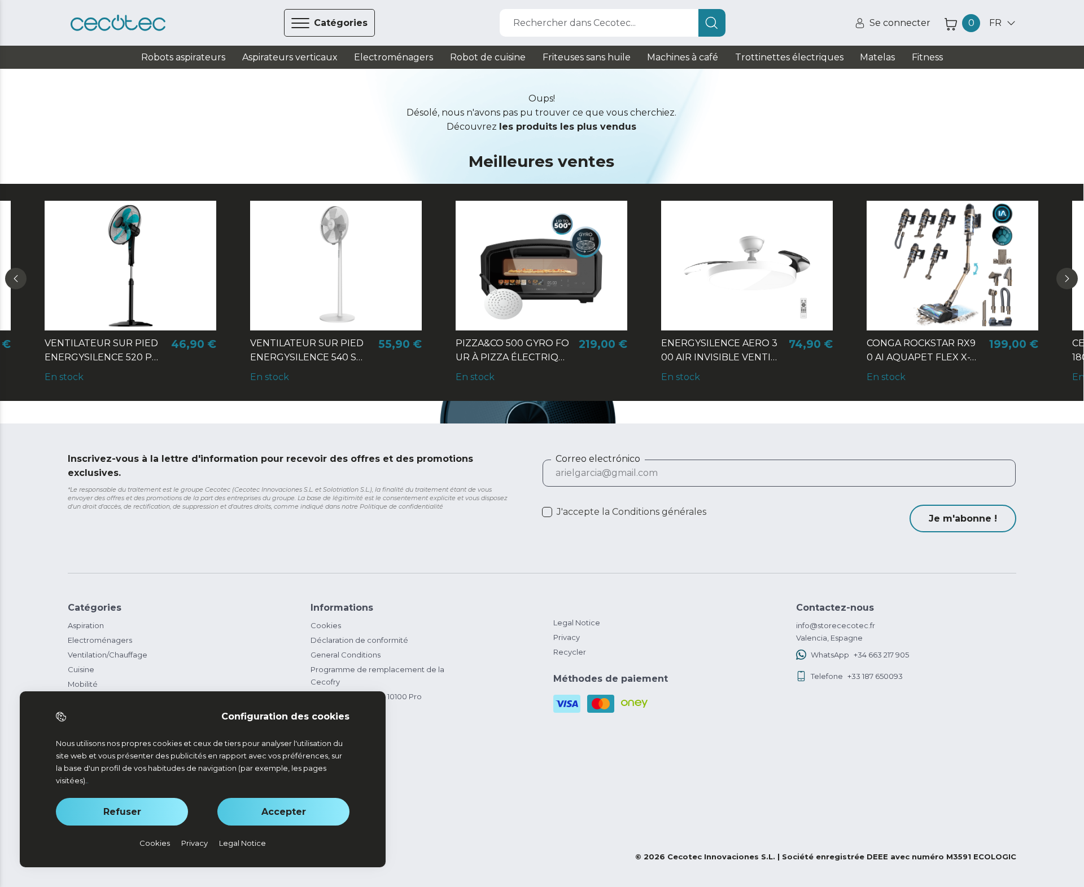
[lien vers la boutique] (118, 23)
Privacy (566, 637)
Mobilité (83, 684)
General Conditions (346, 654)
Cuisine (81, 669)
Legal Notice (576, 622)
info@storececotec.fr (835, 625)
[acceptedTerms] (547, 512)
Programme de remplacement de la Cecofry (377, 675)
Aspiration (86, 625)
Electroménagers (100, 640)
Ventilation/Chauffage (107, 654)
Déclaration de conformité (359, 640)
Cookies (326, 625)
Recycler (569, 651)
